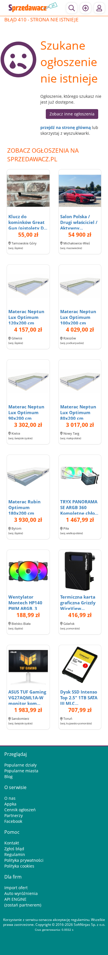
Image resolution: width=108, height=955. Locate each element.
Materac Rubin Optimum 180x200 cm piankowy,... (24, 510)
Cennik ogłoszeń (20, 809)
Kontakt (11, 843)
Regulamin (14, 854)
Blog (8, 776)
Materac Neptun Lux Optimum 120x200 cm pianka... (26, 320)
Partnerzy (13, 815)
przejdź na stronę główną (65, 127)
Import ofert (16, 887)
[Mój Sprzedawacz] (99, 8)
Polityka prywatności (23, 860)
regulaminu (80, 919)
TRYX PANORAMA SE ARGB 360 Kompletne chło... (79, 507)
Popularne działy (20, 765)
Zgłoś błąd (14, 848)
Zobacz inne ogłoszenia (72, 114)
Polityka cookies (19, 866)
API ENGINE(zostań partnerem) (22, 902)
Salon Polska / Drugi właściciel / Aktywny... (78, 222)
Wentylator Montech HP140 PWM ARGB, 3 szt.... (25, 605)
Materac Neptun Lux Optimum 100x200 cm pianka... (78, 320)
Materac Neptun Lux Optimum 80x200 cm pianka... (78, 415)
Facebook (13, 821)
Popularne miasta (21, 770)
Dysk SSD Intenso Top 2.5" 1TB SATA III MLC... (78, 697)
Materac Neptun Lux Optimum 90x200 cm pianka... (26, 415)
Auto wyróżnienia (21, 893)
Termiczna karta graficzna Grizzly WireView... (78, 602)
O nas (10, 798)
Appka (10, 804)
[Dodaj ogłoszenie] (85, 8)
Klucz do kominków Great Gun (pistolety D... (27, 222)
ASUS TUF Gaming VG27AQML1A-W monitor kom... (27, 697)
